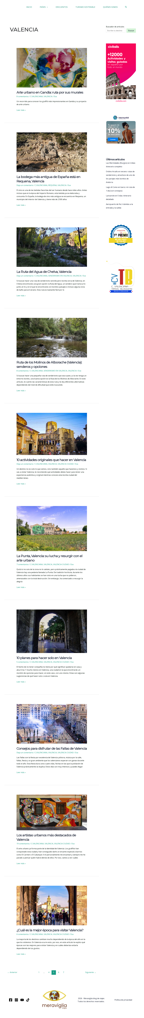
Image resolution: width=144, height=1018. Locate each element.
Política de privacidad (123, 1000)
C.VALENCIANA (36, 96)
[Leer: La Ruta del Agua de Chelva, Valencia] (52, 247)
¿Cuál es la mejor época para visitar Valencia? (50, 930)
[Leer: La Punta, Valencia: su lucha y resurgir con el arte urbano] (52, 528)
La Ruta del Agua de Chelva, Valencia (44, 272)
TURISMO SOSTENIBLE (85, 7)
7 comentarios (23, 564)
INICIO (29, 7)
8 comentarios (23, 96)
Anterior (12, 972)
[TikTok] (28, 1000)
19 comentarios (23, 843)
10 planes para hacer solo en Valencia (44, 658)
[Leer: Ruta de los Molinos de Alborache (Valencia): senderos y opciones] (52, 337)
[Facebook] (11, 1000)
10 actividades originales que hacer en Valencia (51, 460)
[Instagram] (16, 1000)
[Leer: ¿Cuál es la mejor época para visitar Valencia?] (52, 905)
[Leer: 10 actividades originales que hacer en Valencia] (52, 433)
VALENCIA (48, 96)
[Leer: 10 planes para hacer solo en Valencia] (52, 631)
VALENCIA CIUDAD (66, 464)
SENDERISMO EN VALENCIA (60, 276)
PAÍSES (43, 7)
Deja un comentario (25, 185)
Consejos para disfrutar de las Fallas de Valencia (52, 748)
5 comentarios (23, 662)
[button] (47, 7)
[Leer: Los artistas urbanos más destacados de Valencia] (52, 812)
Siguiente (90, 972)
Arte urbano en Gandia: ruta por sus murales (50, 92)
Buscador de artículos (115, 26)
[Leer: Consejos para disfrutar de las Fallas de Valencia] (52, 723)
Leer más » (21, 110)
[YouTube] (22, 1000)
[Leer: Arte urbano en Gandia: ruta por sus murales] (52, 67)
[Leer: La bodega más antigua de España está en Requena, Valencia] (52, 152)
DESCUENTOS (62, 7)
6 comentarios (23, 934)
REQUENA (52, 185)
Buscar (131, 30)
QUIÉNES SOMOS (110, 7)
